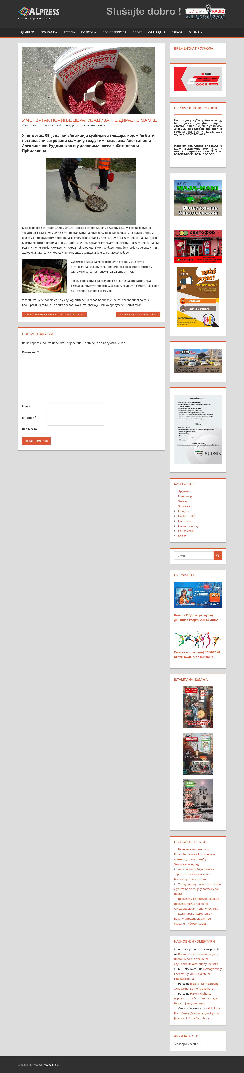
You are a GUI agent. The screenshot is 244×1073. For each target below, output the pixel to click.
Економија (49, 32)
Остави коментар (96, 125)
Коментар (30, 352)
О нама (194, 32)
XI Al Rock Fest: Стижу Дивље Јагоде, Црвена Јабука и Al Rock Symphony (197, 1013)
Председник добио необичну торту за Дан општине (55, 314)
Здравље (184, 506)
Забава (177, 32)
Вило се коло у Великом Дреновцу (137, 314)
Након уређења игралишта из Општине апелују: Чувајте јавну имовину (196, 998)
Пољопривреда (114, 32)
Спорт (137, 32)
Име (26, 406)
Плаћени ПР (186, 516)
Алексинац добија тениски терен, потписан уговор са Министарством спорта (194, 874)
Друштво (27, 32)
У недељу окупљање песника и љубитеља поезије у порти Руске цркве (197, 889)
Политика (88, 32)
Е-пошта (29, 417)
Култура (69, 32)
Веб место (29, 429)
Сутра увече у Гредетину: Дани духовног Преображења (198, 974)
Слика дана (156, 32)
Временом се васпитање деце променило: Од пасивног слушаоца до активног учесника (196, 904)
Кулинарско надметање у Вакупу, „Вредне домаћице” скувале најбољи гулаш (193, 918)
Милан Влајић (53, 125)
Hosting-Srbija (50, 1064)
